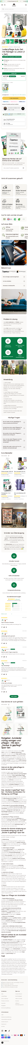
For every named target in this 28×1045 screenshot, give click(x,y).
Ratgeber (3, 1005)
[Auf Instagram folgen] (2, 1031)
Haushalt (3, 1003)
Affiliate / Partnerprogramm (19, 1004)
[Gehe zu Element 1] (3, 42)
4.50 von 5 (17, 599)
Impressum (3, 1024)
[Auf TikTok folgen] (9, 1031)
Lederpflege (4, 996)
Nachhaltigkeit (18, 996)
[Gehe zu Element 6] (25, 41)
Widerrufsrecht (4, 1021)
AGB (2, 1014)
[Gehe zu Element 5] (21, 41)
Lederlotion (18, 758)
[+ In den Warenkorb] (12, 468)
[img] (4, 617)
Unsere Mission (18, 993)
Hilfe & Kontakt (18, 998)
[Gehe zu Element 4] (16, 41)
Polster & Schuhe (5, 1000)
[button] (5, 47)
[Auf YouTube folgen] (6, 1031)
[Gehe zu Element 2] (8, 41)
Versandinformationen (6, 1019)
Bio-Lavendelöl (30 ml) (19, 471)
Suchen (3, 1026)
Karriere (17, 1000)
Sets (2, 993)
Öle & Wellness (4, 998)
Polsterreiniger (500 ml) (7, 471)
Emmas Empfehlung (5, 1007)
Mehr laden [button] (14, 696)
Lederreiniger (11, 758)
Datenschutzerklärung (6, 1017)
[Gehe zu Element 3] (12, 41)
